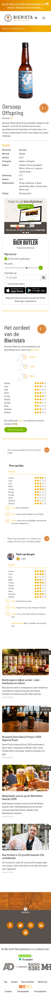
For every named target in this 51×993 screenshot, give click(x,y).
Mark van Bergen (25, 554)
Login (20, 420)
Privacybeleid (40, 991)
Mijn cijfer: (8, 263)
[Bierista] (16, 18)
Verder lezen (7, 697)
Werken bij (42, 981)
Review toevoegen (15, 429)
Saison (22, 153)
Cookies (8, 991)
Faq (5, 981)
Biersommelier (28, 981)
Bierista (5, 28)
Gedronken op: (10, 273)
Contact (14, 981)
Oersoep (22, 149)
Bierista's (35, 349)
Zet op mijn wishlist (16, 283)
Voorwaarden (23, 991)
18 (11, 118)
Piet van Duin (16, 465)
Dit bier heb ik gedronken (19, 258)
